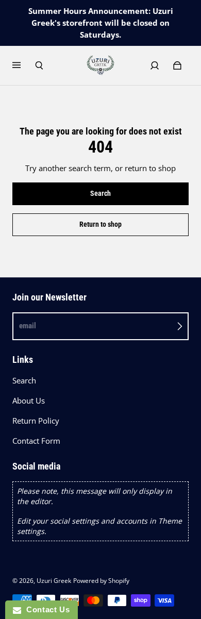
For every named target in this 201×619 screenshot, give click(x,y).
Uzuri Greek (54, 580)
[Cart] (177, 65)
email (27, 325)
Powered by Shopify (101, 580)
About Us (28, 400)
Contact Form (36, 441)
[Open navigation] (23, 65)
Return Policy (35, 420)
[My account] (154, 65)
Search (24, 380)
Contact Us (45, 609)
